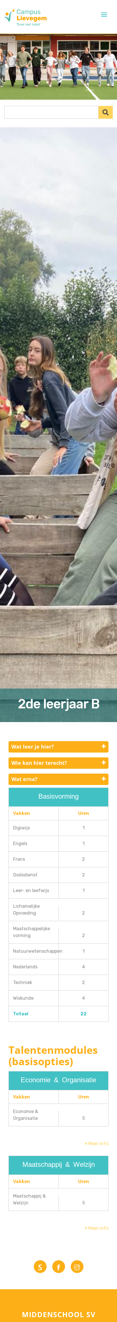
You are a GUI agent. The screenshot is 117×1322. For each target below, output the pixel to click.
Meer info (97, 1143)
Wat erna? (24, 779)
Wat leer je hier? (32, 746)
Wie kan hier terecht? (39, 762)
